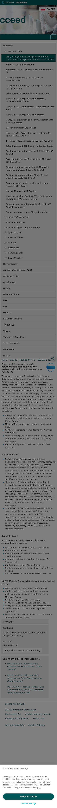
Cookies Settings (28, 803)
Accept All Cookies (28, 796)
